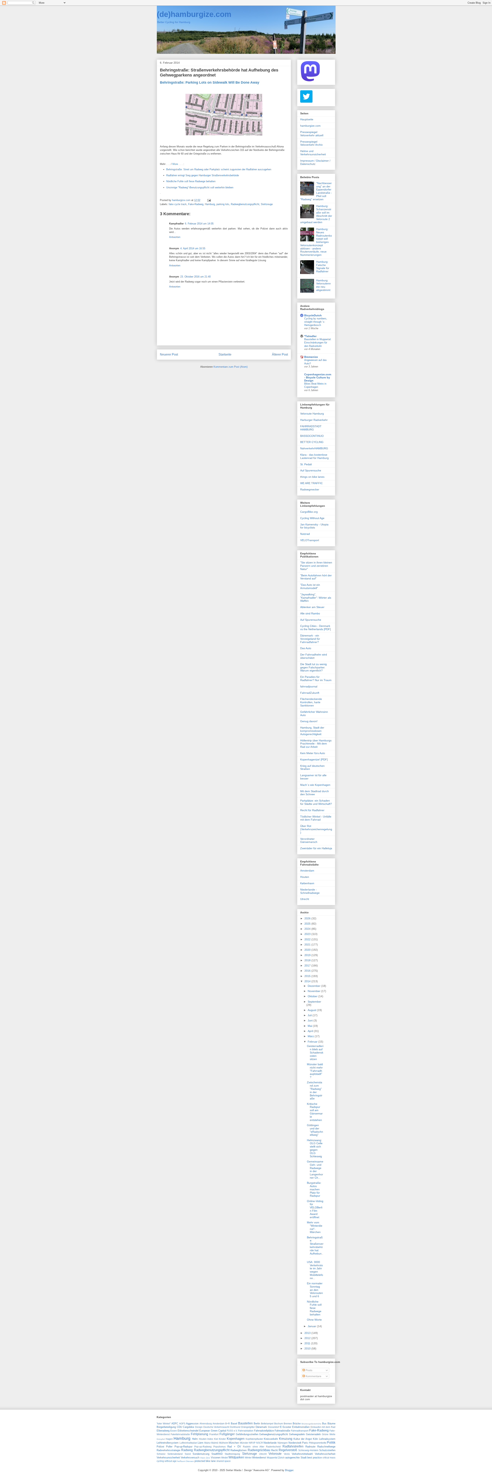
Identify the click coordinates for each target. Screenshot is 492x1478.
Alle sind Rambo (310, 613)
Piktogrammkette (317, 1442)
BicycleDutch (313, 315)
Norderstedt (294, 1442)
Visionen (215, 1457)
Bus (324, 1423)
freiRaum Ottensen (185, 1461)
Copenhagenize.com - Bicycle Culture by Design (317, 377)
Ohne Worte (314, 1319)
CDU (179, 1427)
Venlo (287, 1454)
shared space (223, 1461)
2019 (307, 955)
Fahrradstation (245, 1430)
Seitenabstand (175, 1454)
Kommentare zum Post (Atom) (231, 366)
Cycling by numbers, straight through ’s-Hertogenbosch (315, 322)
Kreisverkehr (271, 1438)
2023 (307, 933)
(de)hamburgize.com (194, 14)
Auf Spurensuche (310, 470)
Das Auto (305, 648)
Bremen (288, 1423)
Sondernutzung (201, 1453)
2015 (307, 976)
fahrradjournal (308, 686)
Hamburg (210, 204)
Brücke (297, 1423)
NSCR (259, 1442)
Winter (248, 1457)
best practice (314, 1457)
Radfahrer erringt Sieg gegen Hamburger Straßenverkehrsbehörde (202, 175)
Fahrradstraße (282, 1430)
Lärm (200, 1442)
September (314, 1001)
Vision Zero (205, 1458)
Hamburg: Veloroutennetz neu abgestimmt (323, 285)
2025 (307, 923)
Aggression (192, 1423)
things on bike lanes (312, 476)
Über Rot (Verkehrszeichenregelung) (316, 829)
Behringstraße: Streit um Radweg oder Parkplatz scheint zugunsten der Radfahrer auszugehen (218, 169)
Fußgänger (227, 1434)
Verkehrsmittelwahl (302, 1453)
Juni (310, 1020)
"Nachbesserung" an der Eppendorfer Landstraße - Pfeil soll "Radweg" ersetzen (316, 191)
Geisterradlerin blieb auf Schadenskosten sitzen (315, 1052)
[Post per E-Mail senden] (209, 200)
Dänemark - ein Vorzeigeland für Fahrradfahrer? (310, 639)
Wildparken (236, 1457)
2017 (307, 965)
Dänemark (261, 1427)
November (314, 991)
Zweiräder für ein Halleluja (316, 848)
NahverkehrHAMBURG (314, 448)
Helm (195, 1438)
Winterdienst (259, 1457)
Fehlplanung (199, 1434)
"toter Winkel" (164, 1423)
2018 (307, 960)
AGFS (182, 1423)
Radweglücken (238, 1450)
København (307, 883)
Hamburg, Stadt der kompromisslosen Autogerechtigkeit (312, 731)
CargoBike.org (309, 511)
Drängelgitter (248, 1427)
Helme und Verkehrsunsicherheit (313, 153)
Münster (244, 1442)
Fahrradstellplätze (264, 1430)
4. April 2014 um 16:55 (192, 248)
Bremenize (311, 356)
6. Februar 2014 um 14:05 (199, 223)
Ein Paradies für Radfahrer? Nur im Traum (316, 678)
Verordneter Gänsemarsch (308, 840)
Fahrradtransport (299, 1430)
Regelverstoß (288, 1450)
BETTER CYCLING (311, 442)
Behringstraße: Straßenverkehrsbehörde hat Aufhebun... (315, 1247)
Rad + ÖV (234, 1446)
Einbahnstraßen (301, 1427)
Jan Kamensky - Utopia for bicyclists (314, 526)
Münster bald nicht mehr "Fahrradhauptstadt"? (315, 1071)
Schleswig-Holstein (308, 1450)
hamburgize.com (310, 125)
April (311, 1031)
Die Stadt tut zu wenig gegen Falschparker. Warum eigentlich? (313, 667)
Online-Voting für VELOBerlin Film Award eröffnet (315, 1209)
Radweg (187, 1450)
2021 (307, 944)
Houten (304, 876)
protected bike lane (205, 1461)
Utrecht (304, 899)
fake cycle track (178, 204)
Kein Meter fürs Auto (312, 753)
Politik (331, 1442)
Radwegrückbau (259, 1450)
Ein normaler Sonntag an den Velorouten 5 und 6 (315, 1290)
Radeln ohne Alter (253, 1446)
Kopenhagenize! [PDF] (314, 759)
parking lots (222, 204)
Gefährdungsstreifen (247, 1434)
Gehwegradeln (297, 1434)
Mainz (207, 1442)
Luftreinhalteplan (188, 1442)
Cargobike (188, 1427)
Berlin (257, 1423)
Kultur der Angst (302, 1438)
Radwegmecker (309, 489)
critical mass (328, 1457)
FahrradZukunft (309, 692)
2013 (307, 1332)
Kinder (222, 1439)
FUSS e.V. (232, 1430)
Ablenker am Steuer (312, 607)
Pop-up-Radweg (203, 1446)
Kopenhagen (235, 1438)
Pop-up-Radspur (183, 1446)
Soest (188, 1454)
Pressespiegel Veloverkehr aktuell (311, 133)
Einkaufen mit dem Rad (323, 1427)
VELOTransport (309, 540)
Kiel (216, 1439)
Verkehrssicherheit (325, 1453)
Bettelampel (267, 1423)
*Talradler (310, 336)
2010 (307, 1348)
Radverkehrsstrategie (168, 1450)
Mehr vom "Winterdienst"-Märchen (314, 1227)
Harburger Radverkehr (314, 419)
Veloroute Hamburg (312, 413)
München (234, 1442)
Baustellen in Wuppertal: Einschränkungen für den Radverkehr (317, 342)
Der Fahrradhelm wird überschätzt (313, 656)
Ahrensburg (205, 1423)
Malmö (214, 1442)
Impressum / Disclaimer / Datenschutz (315, 162)
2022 (307, 939)
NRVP (252, 1442)
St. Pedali (306, 464)
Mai (310, 1025)
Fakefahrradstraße (180, 1434)
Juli (310, 1015)
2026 (307, 918)
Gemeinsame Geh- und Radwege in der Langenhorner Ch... (315, 1169)
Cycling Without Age (312, 518)
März (311, 1036)
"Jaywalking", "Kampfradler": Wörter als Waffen (315, 597)
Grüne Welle (328, 1434)
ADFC (174, 1423)
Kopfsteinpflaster (254, 1439)
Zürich (281, 1457)
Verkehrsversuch (190, 1457)
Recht (274, 1450)
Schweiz (161, 1454)
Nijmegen (283, 1442)
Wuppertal (272, 1457)
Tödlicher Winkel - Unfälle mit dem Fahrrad (315, 818)
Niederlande (270, 1442)
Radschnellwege (326, 1446)
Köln (315, 1438)
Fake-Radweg (195, 204)
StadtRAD (217, 1453)
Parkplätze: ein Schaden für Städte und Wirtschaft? (316, 802)
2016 (307, 970)
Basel (234, 1423)
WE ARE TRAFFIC (311, 483)
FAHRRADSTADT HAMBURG (311, 428)
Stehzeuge (267, 204)
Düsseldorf (273, 1427)
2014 (307, 981)
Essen (173, 1430)
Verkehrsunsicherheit (168, 1457)
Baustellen (245, 1423)
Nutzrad (305, 533)
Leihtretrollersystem (168, 1442)
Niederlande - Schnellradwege (310, 891)
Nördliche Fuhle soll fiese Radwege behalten (190, 181)
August (312, 1010)
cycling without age (167, 1461)
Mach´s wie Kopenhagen (315, 784)
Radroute (310, 1446)
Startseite (225, 354)
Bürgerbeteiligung (166, 1427)
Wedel (224, 1457)
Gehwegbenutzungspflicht (273, 1434)
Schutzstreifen (327, 1450)
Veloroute (275, 1453)
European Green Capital (212, 1430)
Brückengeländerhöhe (311, 1424)
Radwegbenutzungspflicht (245, 204)
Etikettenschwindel (188, 1430)
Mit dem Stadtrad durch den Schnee (314, 793)
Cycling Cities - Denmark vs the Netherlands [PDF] (315, 627)
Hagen (169, 1439)
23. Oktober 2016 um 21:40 (195, 276)
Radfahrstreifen (293, 1446)
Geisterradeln (313, 1434)
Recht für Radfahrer (312, 810)
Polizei (160, 1446)
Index (210, 1439)
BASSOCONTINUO (312, 435)
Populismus (219, 1446)
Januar (312, 1326)
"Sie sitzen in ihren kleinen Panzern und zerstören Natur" (316, 566)
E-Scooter (285, 1427)
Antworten (174, 237)
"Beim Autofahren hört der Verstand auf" (316, 577)
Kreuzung (285, 1438)
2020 (307, 949)
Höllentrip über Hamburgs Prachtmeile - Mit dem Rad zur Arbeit (316, 744)
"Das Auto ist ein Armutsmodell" (310, 586)
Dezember (314, 985)
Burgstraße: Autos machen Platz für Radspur (314, 1189)
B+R (227, 1423)
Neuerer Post (169, 354)
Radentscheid (273, 1446)
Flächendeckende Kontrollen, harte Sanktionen (311, 702)
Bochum (278, 1423)
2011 (307, 1343)
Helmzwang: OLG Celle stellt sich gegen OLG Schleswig (314, 1148)
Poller (169, 1446)
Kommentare (313, 1376)
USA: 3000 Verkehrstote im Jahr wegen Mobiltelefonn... (315, 1270)
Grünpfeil (161, 1439)
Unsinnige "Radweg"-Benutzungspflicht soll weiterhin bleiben (199, 187)
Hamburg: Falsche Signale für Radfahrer (322, 266)
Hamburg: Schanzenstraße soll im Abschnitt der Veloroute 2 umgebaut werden (316, 214)
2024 (307, 928)
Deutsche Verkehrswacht (216, 1427)
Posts (308, 1370)
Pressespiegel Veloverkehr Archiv (311, 143)
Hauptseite (306, 119)
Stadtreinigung (232, 1454)
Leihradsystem (327, 1438)
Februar (313, 1041)
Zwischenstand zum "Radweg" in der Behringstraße (314, 1090)
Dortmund (235, 1427)
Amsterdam (307, 870)
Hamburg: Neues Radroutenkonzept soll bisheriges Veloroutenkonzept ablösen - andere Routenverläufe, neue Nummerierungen (316, 242)
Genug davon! (308, 721)
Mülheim (223, 1442)
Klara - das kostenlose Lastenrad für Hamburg (314, 456)
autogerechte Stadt (295, 1457)
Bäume (331, 1423)
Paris (305, 1442)
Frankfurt (214, 1434)
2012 (307, 1338)
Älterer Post (280, 354)
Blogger (289, 1470)
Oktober (313, 996)
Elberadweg (163, 1430)
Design (199, 1427)
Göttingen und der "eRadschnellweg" (315, 1130)
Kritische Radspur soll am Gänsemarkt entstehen (315, 1112)
